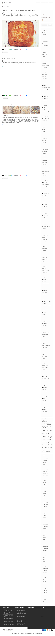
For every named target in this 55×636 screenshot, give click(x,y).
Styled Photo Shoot (45, 367)
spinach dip (23, 63)
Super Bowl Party (29, 13)
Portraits (44, 314)
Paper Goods (45, 290)
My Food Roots (45, 272)
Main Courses (45, 257)
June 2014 (44, 535)
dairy (12, 62)
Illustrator (44, 224)
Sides (44, 352)
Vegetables (44, 400)
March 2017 (44, 482)
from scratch (45, 430)
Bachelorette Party (45, 52)
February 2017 (45, 484)
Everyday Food (45, 164)
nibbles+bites (12, 63)
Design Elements (45, 116)
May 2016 (44, 493)
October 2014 (45, 528)
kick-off (20, 15)
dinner (9, 117)
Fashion (44, 169)
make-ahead (34, 62)
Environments (45, 160)
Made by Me (44, 255)
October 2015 (45, 506)
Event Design (45, 162)
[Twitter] (45, 630)
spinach (20, 63)
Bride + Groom (45, 72)
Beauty (44, 56)
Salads (44, 338)
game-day (8, 15)
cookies (43, 426)
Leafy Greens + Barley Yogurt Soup (8, 616)
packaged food (29, 15)
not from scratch (23, 15)
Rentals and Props (45, 330)
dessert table (44, 427)
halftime (15, 15)
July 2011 (44, 599)
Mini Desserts (45, 266)
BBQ (13, 14)
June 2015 (44, 513)
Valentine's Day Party (46, 396)
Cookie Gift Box (45, 105)
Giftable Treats (45, 197)
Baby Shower (45, 50)
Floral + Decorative (45, 180)
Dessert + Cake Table (46, 118)
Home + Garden (45, 219)
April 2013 (44, 561)
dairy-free (46, 426)
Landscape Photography (46, 241)
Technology (44, 380)
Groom (44, 208)
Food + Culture (45, 182)
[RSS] (47, 630)
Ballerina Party (45, 54)
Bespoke (44, 58)
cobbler (20, 14)
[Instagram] (52, 630)
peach (37, 15)
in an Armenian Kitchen (46, 226)
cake (44, 424)
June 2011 (44, 601)
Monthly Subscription (46, 270)
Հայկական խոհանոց (46, 451)
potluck (4, 16)
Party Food (44, 294)
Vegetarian (44, 402)
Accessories (44, 32)
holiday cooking (24, 62)
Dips (43, 136)
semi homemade (19, 16)
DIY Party (44, 140)
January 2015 (45, 522)
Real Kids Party (45, 323)
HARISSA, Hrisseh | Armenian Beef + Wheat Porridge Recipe (8, 619)
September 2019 (45, 458)
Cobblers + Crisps (5, 13)
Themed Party (45, 387)
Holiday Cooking (45, 215)
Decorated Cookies (46, 114)
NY (26, 15)
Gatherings (44, 191)
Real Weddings (45, 325)
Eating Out (44, 147)
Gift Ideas (44, 195)
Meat (43, 261)
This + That (44, 389)
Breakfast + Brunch (45, 67)
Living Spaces (45, 248)
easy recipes (16, 62)
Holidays (44, 217)
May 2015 (44, 515)
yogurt (37, 63)
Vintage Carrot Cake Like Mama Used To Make (8, 613)
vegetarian (47, 447)
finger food (20, 62)
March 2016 (44, 497)
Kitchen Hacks (45, 239)
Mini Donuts (44, 268)
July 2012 (44, 577)
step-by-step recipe (46, 444)
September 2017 (45, 475)
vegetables (43, 447)
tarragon (32, 63)
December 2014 (45, 524)
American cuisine (7, 14)
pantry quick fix (34, 15)
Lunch (44, 252)
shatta (31, 117)
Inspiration (44, 228)
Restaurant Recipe (24, 13)
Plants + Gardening (46, 308)
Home (42, 609)
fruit (6, 15)
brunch (43, 424)
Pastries (44, 299)
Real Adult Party (45, 321)
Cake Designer (45, 74)
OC (48, 441)
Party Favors (45, 292)
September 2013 (45, 552)
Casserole (44, 83)
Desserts (10, 13)
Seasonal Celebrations (46, 345)
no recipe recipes (18, 117)
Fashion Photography (46, 171)
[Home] (38, 2)
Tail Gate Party (34, 13)
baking (11, 14)
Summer (44, 369)
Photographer (45, 303)
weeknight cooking (35, 117)
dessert (29, 14)
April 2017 (44, 480)
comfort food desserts (25, 14)
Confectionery (45, 94)
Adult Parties (45, 36)
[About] (46, 2)
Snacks (44, 354)
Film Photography (45, 175)
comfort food (48, 424)
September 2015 (45, 508)
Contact (42, 616)
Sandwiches (44, 341)
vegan (51, 445)
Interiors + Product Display (47, 230)
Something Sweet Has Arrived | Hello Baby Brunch (8, 622)
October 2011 (45, 594)
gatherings (11, 15)
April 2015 (44, 517)
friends (4, 15)
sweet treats (48, 445)
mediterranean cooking (6, 63)
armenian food (44, 421)
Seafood (44, 343)
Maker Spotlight (45, 259)
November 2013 (45, 548)
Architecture (44, 39)
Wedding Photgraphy (46, 407)
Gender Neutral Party (46, 193)
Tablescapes (45, 374)
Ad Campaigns (45, 34)
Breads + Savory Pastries (46, 65)
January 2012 (45, 588)
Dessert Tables (45, 125)
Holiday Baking (45, 213)
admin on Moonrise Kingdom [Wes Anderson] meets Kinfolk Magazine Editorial (21, 617)
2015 (4, 14)
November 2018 (45, 469)
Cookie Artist (45, 100)
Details (44, 129)
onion (15, 63)
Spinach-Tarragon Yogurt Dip (9, 58)
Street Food (44, 363)
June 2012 (44, 579)
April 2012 (44, 583)
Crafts (44, 109)
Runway (44, 336)
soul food (23, 16)
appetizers (9, 62)
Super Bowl (32, 16)
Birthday (44, 61)
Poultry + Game (45, 316)
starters (26, 63)
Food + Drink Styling (46, 184)
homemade (43, 433)
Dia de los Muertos (45, 133)
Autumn (44, 47)
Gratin (44, 202)
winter (35, 63)
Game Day (13, 13)
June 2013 (44, 557)
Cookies (44, 107)
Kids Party (44, 237)
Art (43, 43)
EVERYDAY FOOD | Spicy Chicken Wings (12, 104)
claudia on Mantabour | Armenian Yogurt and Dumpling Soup (22, 610)
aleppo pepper (5, 62)
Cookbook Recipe (45, 96)
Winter (44, 413)
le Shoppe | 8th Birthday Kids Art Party (8, 624)
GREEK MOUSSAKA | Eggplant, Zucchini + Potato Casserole (8, 610)
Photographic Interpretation (47, 305)
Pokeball (44, 310)
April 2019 (44, 464)
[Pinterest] (49, 630)
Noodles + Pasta (45, 277)
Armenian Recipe (45, 41)
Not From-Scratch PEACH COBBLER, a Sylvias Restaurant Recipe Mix (18, 10)
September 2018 (45, 473)
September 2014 (45, 530)
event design (49, 427)
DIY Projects (44, 142)
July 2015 (44, 511)
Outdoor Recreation (46, 283)
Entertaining (44, 158)
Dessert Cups (45, 122)
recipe (17, 63)
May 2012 (44, 581)
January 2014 (45, 544)
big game (15, 14)
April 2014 (44, 539)
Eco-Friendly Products (46, 149)
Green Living (45, 204)
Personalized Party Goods (46, 301)
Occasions (44, 279)
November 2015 (45, 504)
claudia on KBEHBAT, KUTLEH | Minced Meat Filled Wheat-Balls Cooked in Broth (21, 613)
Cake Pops (44, 76)
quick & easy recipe (8, 16)
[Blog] (42, 2)
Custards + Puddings (46, 111)
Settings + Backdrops (46, 349)
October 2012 (45, 572)
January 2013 (45, 566)
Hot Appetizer (45, 222)
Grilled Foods (45, 206)
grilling (11, 117)
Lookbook (44, 250)
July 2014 (44, 533)
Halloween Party (45, 211)
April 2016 (44, 495)
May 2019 (44, 462)
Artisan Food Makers (46, 45)
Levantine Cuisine (45, 244)
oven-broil (22, 117)
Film (43, 173)
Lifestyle (44, 246)
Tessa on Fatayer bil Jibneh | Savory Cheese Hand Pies (21, 624)
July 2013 (44, 555)
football (35, 14)
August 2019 (45, 460)
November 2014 (45, 526)
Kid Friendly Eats (45, 235)
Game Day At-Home (18, 13)
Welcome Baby (45, 411)
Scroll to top (27, 627)
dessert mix (32, 14)
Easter (44, 144)
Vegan (44, 398)
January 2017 (45, 486)
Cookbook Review (45, 98)
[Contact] (51, 2)
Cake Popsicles (45, 78)
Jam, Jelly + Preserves (46, 233)
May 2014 (44, 537)
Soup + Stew (45, 356)
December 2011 (45, 590)
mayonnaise (14, 117)
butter (18, 14)
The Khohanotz (45, 385)
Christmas (44, 85)
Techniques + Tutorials (46, 378)
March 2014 (44, 541)
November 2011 (45, 592)
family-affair (43, 429)
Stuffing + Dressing (45, 365)
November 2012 (45, 570)
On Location (44, 281)
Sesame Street (45, 347)
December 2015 (45, 502)
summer (29, 16)
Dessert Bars (45, 120)
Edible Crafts (45, 151)
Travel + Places (45, 391)
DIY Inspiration (45, 138)
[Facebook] (43, 630)
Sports (44, 358)
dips (13, 62)
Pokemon (44, 312)
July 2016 (44, 491)
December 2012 (45, 568)
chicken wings (5, 117)
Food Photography (45, 186)
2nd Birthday (45, 30)
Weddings (44, 409)
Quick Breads (45, 319)
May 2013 (44, 559)
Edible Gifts (44, 153)
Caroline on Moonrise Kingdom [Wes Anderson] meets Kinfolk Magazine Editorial (21, 621)
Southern (26, 16)
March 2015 (44, 519)
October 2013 (45, 550)
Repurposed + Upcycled (46, 332)
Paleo (44, 288)
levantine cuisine (46, 436)
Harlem (17, 15)
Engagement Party (45, 155)
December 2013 (45, 546)
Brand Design (45, 63)
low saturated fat (29, 62)
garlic (48, 430)
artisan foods (45, 423)
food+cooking (47, 429)
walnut (51, 447)
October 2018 (45, 471)
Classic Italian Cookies (46, 87)
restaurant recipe (14, 16)
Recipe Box (44, 327)
